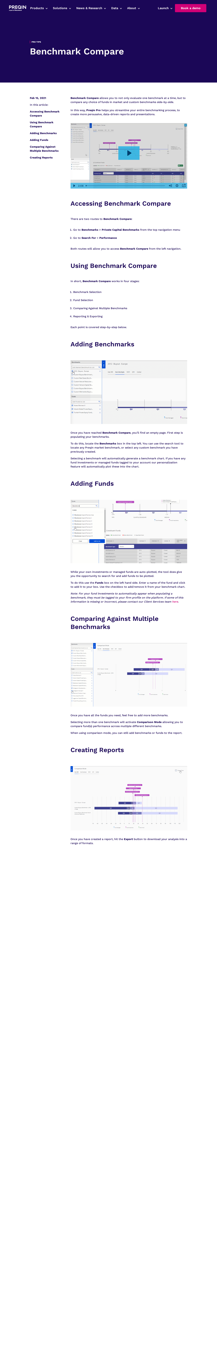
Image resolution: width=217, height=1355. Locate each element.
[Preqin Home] (17, 8)
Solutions (60, 8)
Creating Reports (41, 157)
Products (37, 8)
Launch (163, 8)
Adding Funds (39, 140)
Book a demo (191, 8)
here (175, 601)
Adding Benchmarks (43, 133)
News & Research (89, 8)
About (131, 8)
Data (114, 8)
